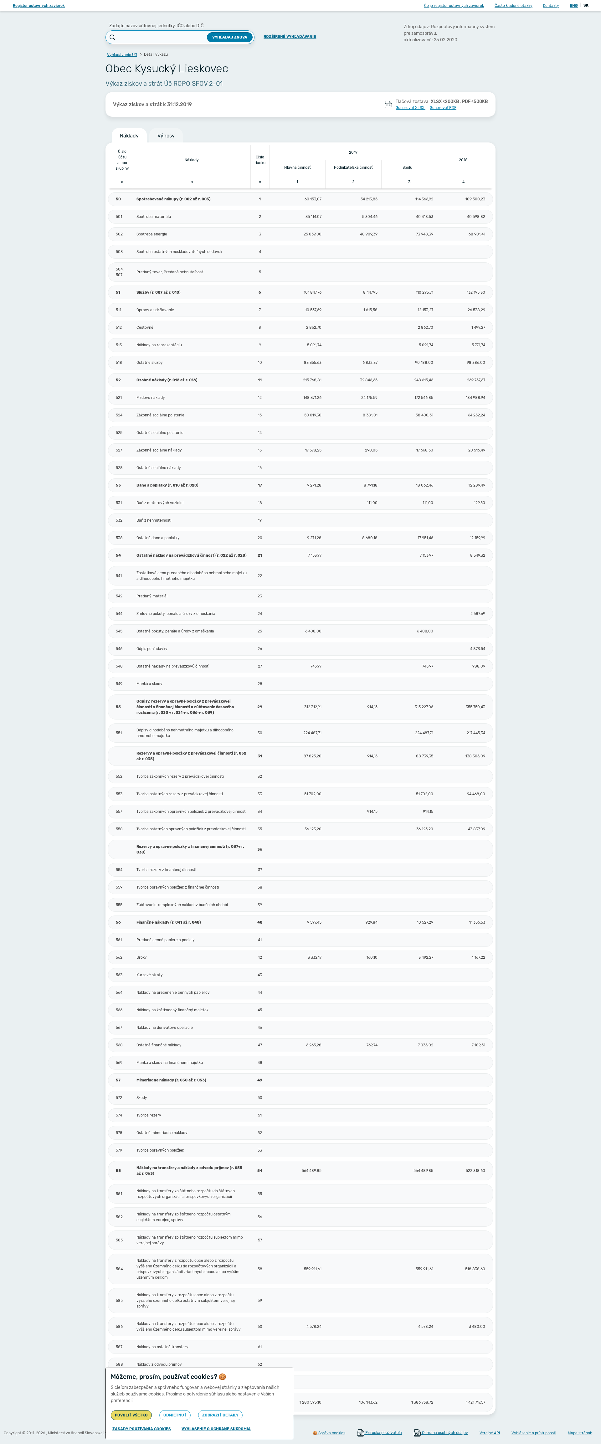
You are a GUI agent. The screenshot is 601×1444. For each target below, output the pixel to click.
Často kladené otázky (513, 5)
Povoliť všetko (131, 1415)
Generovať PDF (443, 108)
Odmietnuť (175, 1415)
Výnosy (166, 136)
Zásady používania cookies (141, 1429)
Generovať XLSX (410, 108)
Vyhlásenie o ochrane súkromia (216, 1429)
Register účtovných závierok (39, 5)
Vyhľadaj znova (229, 37)
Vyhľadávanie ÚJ (122, 55)
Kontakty (551, 5)
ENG (574, 5)
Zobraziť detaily (220, 1415)
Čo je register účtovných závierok (454, 5)
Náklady (129, 136)
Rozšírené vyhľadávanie (290, 36)
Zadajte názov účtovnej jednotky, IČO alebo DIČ (156, 25)
